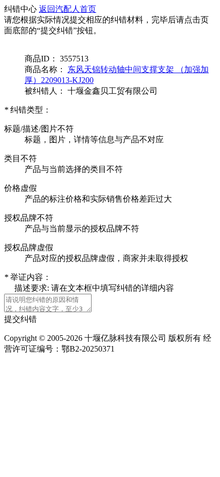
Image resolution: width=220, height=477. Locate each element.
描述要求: (32, 288)
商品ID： (41, 58)
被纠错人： (45, 90)
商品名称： (45, 69)
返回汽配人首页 (67, 9)
